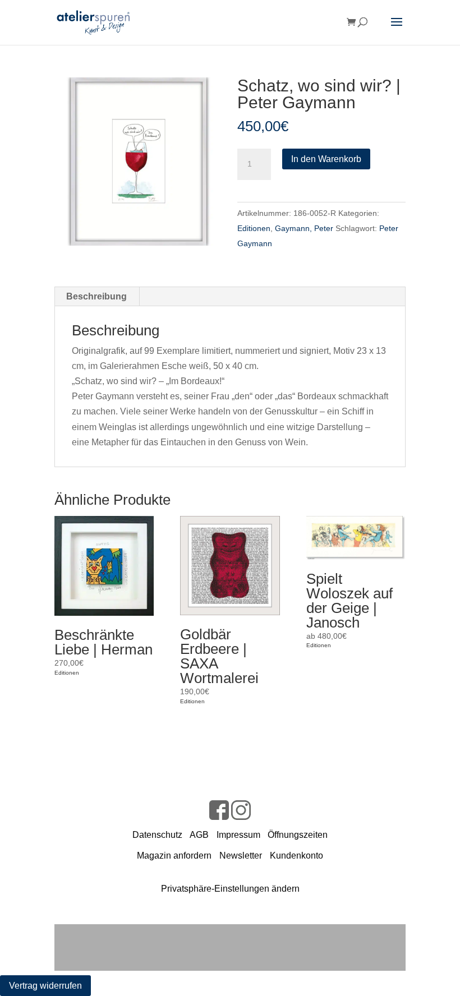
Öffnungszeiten (298, 835)
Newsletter (240, 855)
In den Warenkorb (326, 159)
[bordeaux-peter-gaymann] (138, 161)
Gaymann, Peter (304, 228)
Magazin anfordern (174, 855)
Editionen (253, 228)
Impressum (238, 835)
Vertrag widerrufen (45, 985)
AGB (199, 835)
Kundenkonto (296, 855)
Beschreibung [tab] (96, 296)
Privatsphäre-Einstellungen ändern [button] (230, 888)
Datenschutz (157, 835)
